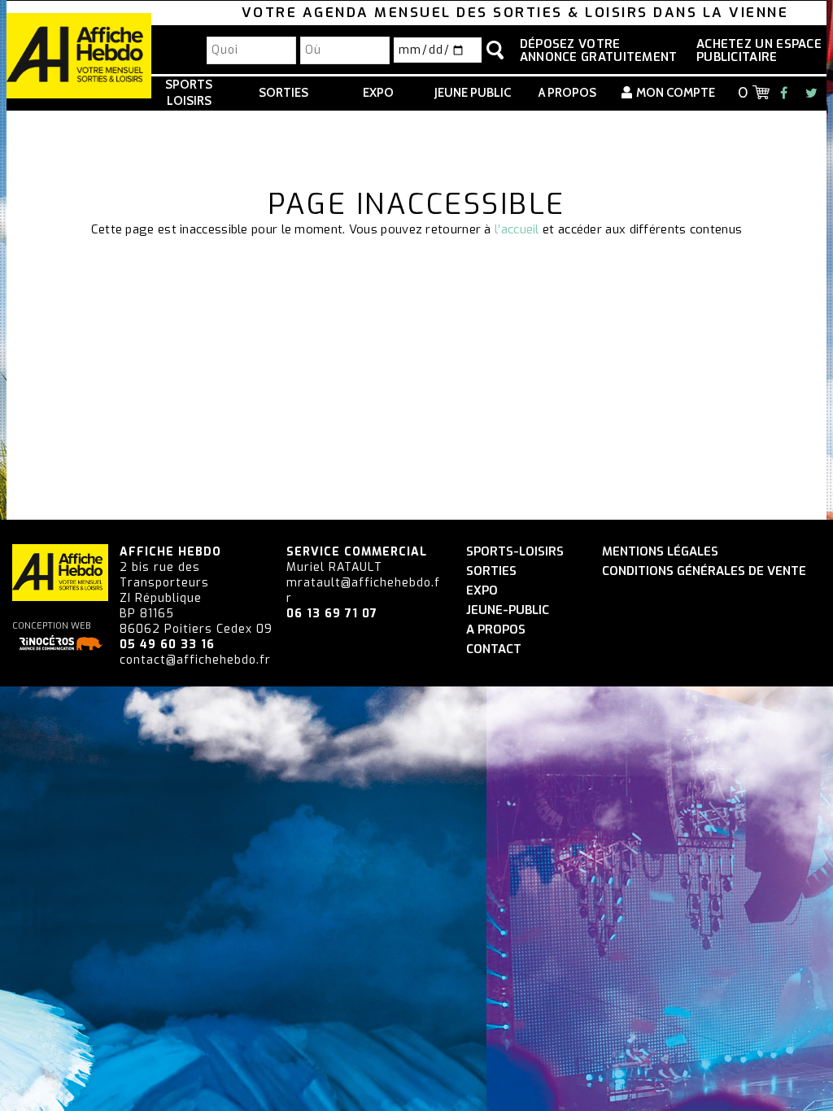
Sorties (283, 92)
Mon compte (675, 92)
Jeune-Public (507, 610)
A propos (567, 92)
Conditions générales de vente (704, 571)
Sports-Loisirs (515, 552)
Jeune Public (472, 92)
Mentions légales (660, 552)
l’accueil (517, 229)
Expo (378, 92)
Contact (493, 649)
